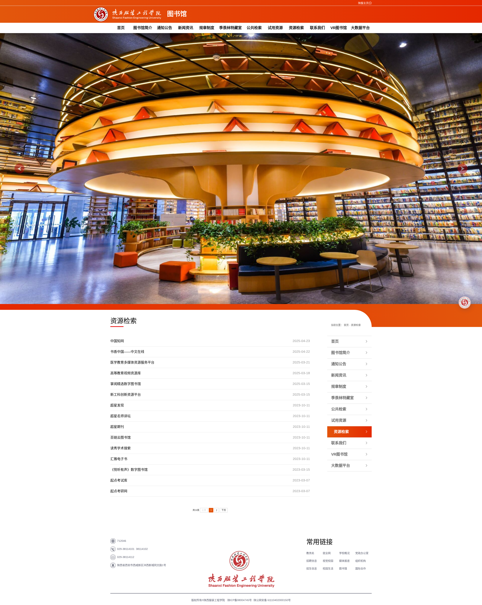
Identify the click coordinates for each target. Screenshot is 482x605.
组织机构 (360, 560)
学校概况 (344, 553)
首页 (121, 28)
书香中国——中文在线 (127, 352)
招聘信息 (311, 560)
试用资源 (275, 28)
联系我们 (317, 28)
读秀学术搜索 (120, 448)
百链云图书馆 (120, 437)
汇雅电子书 (118, 459)
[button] (19, 169)
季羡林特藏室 (230, 28)
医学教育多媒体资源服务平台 (132, 362)
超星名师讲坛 (120, 416)
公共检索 (254, 28)
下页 (223, 510)
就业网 (327, 553)
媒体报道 (344, 560)
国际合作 (360, 568)
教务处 (310, 553)
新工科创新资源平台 (125, 395)
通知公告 (164, 28)
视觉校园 (328, 560)
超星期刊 (117, 427)
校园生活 (328, 568)
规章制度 (206, 28)
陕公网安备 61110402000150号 (272, 600)
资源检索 (296, 28)
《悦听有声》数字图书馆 (129, 470)
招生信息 (311, 568)
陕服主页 (363, 3)
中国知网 (117, 341)
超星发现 (117, 405)
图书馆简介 (142, 28)
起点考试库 (118, 480)
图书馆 (343, 568)
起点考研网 (118, 491)
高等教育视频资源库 (125, 373)
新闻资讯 (185, 28)
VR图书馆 (338, 28)
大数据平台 (360, 28)
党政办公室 (361, 553)
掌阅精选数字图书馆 (125, 384)
